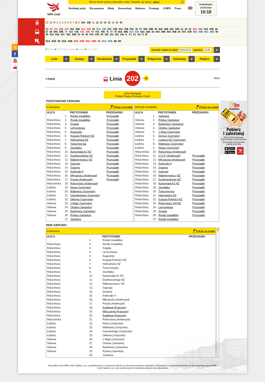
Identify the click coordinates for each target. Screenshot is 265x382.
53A (98, 29)
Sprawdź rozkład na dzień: (164, 50)
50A (72, 29)
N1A (48, 41)
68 (51, 31)
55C (132, 29)
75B (103, 31)
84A (158, 31)
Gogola (74, 124)
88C (206, 31)
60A (160, 29)
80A (120, 31)
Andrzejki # (76, 171)
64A (195, 29)
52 (93, 29)
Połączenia (154, 59)
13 (101, 22)
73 (92, 31)
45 (121, 22)
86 (179, 31)
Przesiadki (113, 116)
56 (136, 29)
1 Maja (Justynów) (81, 203)
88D (212, 31)
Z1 (47, 22)
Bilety (111, 8)
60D (177, 29)
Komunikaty (124, 8)
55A (121, 29)
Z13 (61, 29)
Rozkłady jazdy (66, 49)
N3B (70, 41)
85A (169, 31)
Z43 (67, 29)
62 (186, 29)
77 (111, 31)
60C (172, 29)
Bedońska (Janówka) (82, 211)
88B (201, 31)
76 (107, 31)
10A (83, 22)
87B (189, 31)
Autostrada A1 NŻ (80, 151)
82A (142, 31)
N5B (94, 41)
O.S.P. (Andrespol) (169, 155)
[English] (190, 9)
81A (131, 31)
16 (113, 22)
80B (126, 31)
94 (82, 34)
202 (122, 34)
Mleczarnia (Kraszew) (116, 311)
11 (93, 22)
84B (163, 31)
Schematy (179, 59)
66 (216, 29)
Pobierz (204, 59)
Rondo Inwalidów (80, 116)
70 (66, 31)
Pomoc (217, 78)
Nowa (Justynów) (80, 187)
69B (61, 31)
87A (184, 31)
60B (166, 29)
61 (182, 29)
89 (216, 31)
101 (112, 34)
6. (126, 34)
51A (83, 29)
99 (102, 34)
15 (109, 22)
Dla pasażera (97, 8)
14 (105, 22)
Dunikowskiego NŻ (81, 155)
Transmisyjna (78, 143)
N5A (88, 41)
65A (206, 29)
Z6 (51, 29)
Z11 (56, 29)
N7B (110, 41)
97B (97, 34)
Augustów (76, 132)
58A (145, 29)
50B (78, 29)
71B (76, 31)
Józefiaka (76, 147)
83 (153, 31)
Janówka (75, 219)
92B (74, 34)
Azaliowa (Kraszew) (114, 307)
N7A (104, 41)
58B (151, 29)
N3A (64, 41)
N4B (82, 41)
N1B (54, 41)
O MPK (167, 8)
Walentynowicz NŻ (81, 159)
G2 (139, 34)
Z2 (51, 22)
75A (97, 31)
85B (174, 31)
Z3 (47, 29)
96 (86, 34)
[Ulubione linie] (145, 78)
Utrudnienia (104, 59)
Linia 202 (92, 49)
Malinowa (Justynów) (82, 191)
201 (117, 34)
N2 (59, 41)
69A (56, 31)
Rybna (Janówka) (80, 215)
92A (68, 34)
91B (57, 34)
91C (63, 34)
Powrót (51, 79)
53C (109, 29)
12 (97, 22)
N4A (76, 41)
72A (82, 31)
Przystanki (129, 59)
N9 (119, 41)
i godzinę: (198, 50)
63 (190, 29)
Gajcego (75, 163)
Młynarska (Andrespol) (83, 175)
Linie (81, 49)
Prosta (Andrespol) (81, 179)
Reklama (140, 8)
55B (126, 29)
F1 (130, 34)
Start (51, 49)
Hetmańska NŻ (79, 139)
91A (52, 34)
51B (89, 29)
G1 (134, 34)
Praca (178, 8)
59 (155, 29)
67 (47, 31)
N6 (99, 41)
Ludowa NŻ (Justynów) (172, 139)
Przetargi (154, 8)
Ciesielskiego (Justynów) (85, 195)
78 (115, 31)
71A (71, 31)
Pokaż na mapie (122, 107)
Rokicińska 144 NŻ (169, 203)
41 (117, 22)
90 (47, 34)
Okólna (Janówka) (81, 207)
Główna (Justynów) (81, 199)
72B (87, 31)
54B (115, 29)
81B (137, 31)
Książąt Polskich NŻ (82, 135)
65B (211, 29)
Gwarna (75, 167)
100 (106, 34)
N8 (115, 41)
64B (200, 29)
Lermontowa (77, 128)
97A (91, 34)
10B (89, 22)
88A (195, 31)
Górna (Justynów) (169, 135)
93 (79, 34)
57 (140, 29)
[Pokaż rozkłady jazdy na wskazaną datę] (217, 50)
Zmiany (79, 59)
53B (104, 29)
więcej (156, 2)
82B (148, 31)
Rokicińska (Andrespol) (84, 183)
